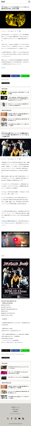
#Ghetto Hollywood (20, 354)
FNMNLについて (15, 407)
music (2, 5)
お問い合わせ (15, 409)
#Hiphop (7, 354)
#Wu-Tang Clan (5, 79)
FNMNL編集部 (10, 31)
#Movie (3, 354)
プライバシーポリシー (15, 413)
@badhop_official (9, 223)
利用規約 (15, 411)
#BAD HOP (12, 354)
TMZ (4, 67)
